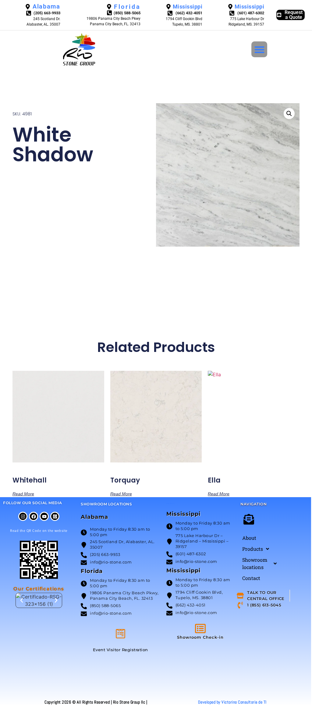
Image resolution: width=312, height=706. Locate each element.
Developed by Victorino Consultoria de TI (232, 702)
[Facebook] (33, 516)
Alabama (94, 517)
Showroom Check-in (200, 637)
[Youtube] (44, 516)
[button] (259, 49)
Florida (92, 571)
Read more (23, 493)
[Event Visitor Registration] (120, 633)
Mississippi (183, 514)
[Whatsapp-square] (54, 516)
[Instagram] (22, 516)
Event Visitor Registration (120, 649)
